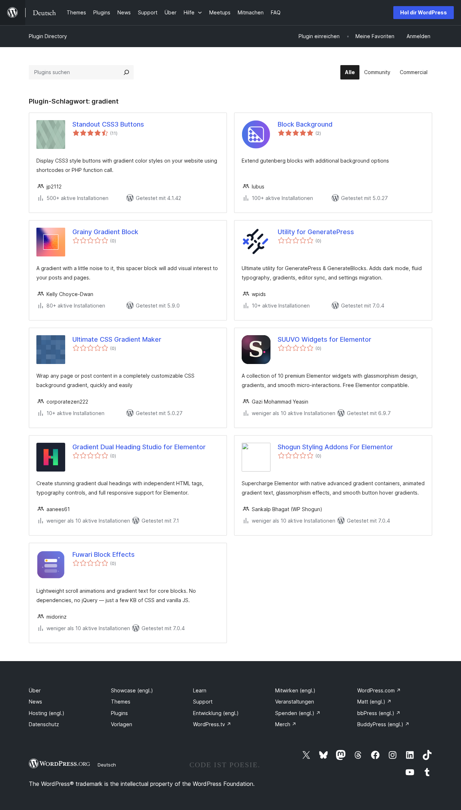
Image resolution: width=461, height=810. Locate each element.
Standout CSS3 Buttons (108, 124)
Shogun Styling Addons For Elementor (335, 447)
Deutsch (107, 765)
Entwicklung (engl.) (216, 713)
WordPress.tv (212, 724)
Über (35, 690)
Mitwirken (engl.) (295, 690)
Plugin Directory (48, 36)
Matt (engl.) (374, 701)
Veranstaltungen (294, 701)
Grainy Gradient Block (105, 232)
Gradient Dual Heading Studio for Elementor (139, 447)
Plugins (119, 713)
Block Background (305, 124)
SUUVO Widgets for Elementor (324, 339)
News (35, 701)
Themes (120, 701)
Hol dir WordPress (423, 12)
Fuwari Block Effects (103, 554)
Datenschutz (44, 724)
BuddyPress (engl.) (383, 724)
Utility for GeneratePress (316, 232)
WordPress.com (379, 690)
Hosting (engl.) (46, 713)
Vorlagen (121, 724)
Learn (199, 690)
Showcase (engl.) (132, 690)
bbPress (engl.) (378, 713)
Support (202, 701)
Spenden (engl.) (298, 713)
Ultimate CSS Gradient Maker (116, 339)
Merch (285, 724)
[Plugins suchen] (126, 72)
